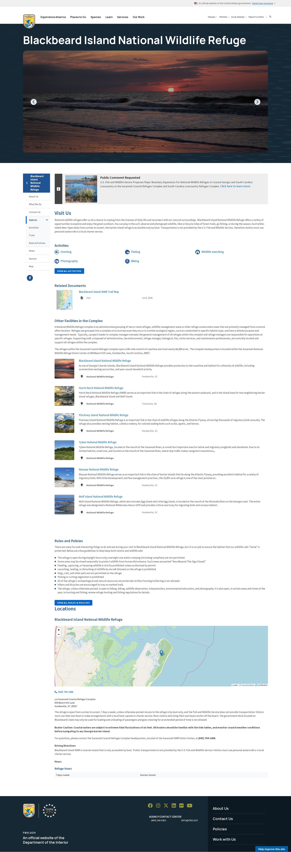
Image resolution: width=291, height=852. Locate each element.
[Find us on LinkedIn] (175, 805)
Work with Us (224, 839)
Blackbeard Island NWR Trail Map (99, 292)
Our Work (138, 17)
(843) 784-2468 (65, 692)
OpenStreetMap (248, 685)
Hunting (66, 252)
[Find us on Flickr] (182, 805)
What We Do (35, 204)
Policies (220, 828)
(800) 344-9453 (158, 820)
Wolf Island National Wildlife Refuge (101, 496)
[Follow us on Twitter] (167, 805)
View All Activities (69, 270)
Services (122, 17)
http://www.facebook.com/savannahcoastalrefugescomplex (38, 278)
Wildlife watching (212, 252)
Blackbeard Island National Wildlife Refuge (36, 182)
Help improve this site (271, 849)
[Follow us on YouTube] (190, 805)
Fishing (135, 252)
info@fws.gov (189, 820)
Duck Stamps (237, 16)
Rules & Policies (37, 242)
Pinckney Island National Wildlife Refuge (103, 415)
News (32, 250)
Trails (32, 235)
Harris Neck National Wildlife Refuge (101, 388)
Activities (34, 227)
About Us (33, 196)
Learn (109, 17)
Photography (69, 261)
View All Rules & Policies (73, 602)
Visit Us (33, 219)
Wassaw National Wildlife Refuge (99, 469)
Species (96, 17)
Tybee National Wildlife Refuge (98, 442)
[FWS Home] (29, 21)
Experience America (53, 17)
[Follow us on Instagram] (159, 805)
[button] (161, 653)
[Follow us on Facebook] (151, 805)
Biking (135, 261)
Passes (211, 16)
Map (31, 266)
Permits (223, 16)
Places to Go (78, 17)
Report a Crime (256, 16)
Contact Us (34, 212)
